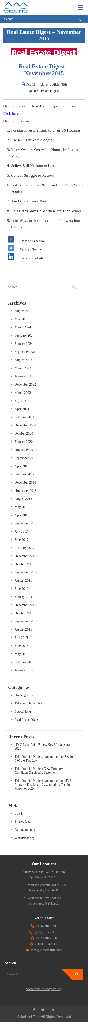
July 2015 (21, 637)
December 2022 (25, 384)
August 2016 (23, 580)
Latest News (23, 711)
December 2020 (25, 425)
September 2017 (26, 523)
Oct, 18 (31, 84)
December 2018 (25, 482)
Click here (11, 113)
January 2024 (24, 343)
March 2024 (23, 327)
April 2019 (22, 466)
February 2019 (24, 474)
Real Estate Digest (46, 91)
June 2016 (21, 588)
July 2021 (21, 401)
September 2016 (26, 572)
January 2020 (24, 441)
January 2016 (24, 597)
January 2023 (24, 376)
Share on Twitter (30, 249)
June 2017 (21, 539)
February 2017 (24, 548)
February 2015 (24, 662)
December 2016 (25, 556)
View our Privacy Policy (44, 989)
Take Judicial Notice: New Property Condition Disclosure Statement (39, 770)
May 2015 (21, 654)
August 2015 (23, 629)
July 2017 (21, 531)
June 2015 (21, 646)
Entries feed (23, 821)
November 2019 (26, 450)
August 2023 (23, 360)
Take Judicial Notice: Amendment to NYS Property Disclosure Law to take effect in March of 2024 (43, 784)
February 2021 (24, 417)
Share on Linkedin (31, 258)
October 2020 (24, 433)
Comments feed (25, 830)
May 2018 (21, 507)
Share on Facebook (32, 241)
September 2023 (26, 352)
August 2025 (23, 311)
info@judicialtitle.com (46, 950)
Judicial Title (58, 84)
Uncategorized (24, 695)
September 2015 (26, 621)
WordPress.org (24, 838)
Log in (19, 813)
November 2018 (26, 490)
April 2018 (22, 515)
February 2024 (24, 335)
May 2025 (21, 319)
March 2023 (23, 368)
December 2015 (25, 605)
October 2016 (24, 564)
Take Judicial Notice (28, 703)
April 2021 (22, 409)
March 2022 (23, 392)
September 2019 (26, 458)
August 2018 (23, 499)
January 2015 (24, 670)
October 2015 (24, 613)
